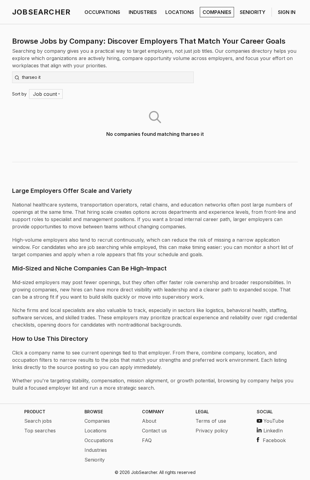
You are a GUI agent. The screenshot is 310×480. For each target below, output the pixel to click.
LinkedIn (273, 431)
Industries (95, 450)
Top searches (40, 431)
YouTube (273, 421)
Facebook (274, 440)
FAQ (147, 440)
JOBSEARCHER (41, 12)
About (149, 421)
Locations (95, 431)
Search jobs (38, 421)
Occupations (98, 440)
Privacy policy (212, 431)
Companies (97, 421)
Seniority (94, 460)
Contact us (154, 431)
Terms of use (211, 421)
